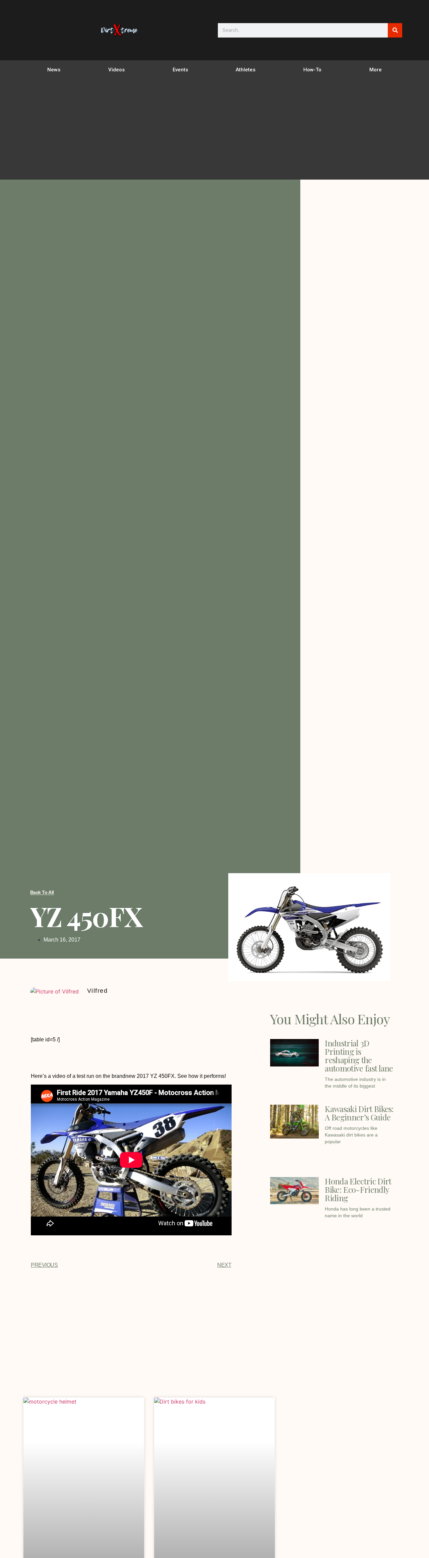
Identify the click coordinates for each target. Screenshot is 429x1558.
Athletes (245, 70)
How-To (312, 70)
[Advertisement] (214, 129)
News (53, 70)
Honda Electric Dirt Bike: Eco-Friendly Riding (358, 1189)
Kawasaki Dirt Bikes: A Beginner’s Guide (359, 1112)
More (375, 70)
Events (180, 70)
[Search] (395, 30)
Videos (116, 70)
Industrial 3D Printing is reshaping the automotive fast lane (359, 1056)
